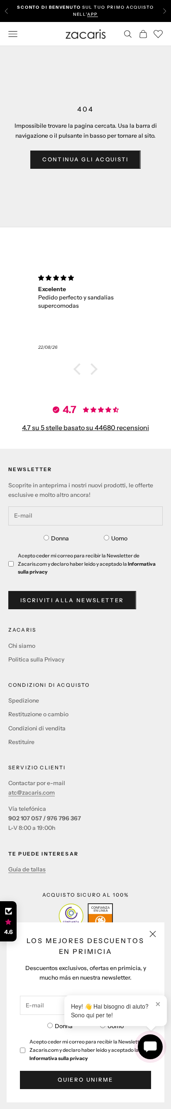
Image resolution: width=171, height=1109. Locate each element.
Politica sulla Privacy (36, 659)
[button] (79, 369)
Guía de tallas (27, 869)
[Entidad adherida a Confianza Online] (86, 915)
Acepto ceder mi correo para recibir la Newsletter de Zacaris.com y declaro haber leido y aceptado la (90, 1049)
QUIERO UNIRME (85, 1079)
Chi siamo (21, 645)
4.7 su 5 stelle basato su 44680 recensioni (85, 427)
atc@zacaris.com (31, 792)
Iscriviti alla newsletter (72, 600)
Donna (64, 1026)
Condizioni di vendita (37, 728)
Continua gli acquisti (85, 159)
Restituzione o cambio (38, 714)
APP (92, 14)
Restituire (21, 742)
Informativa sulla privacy (58, 1058)
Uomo (115, 1026)
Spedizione (23, 700)
